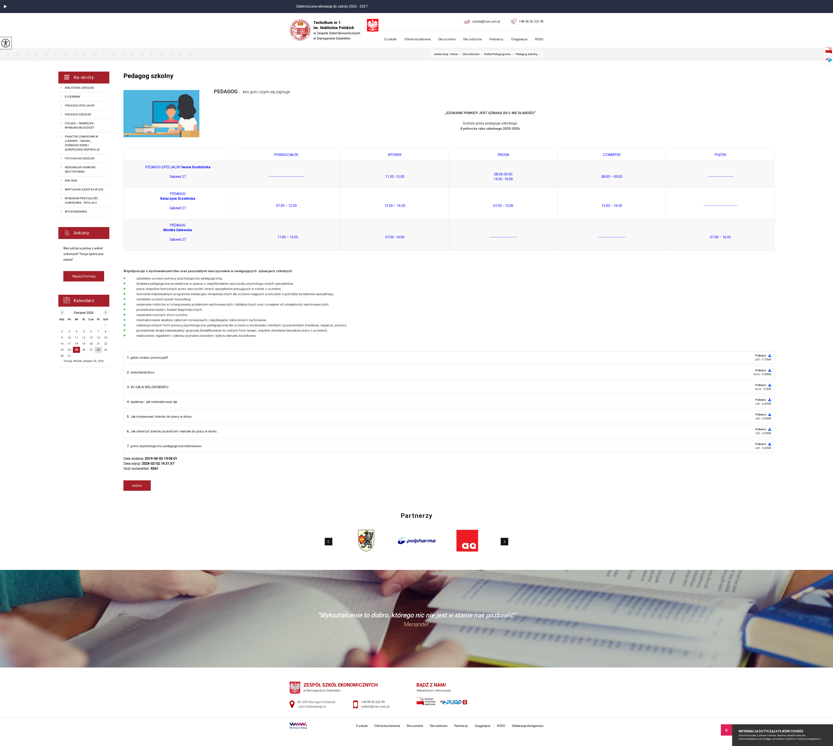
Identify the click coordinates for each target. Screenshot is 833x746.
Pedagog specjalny (80, 105)
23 (62, 349)
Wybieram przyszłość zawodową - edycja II (81, 200)
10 (69, 337)
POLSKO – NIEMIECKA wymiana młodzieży (79, 125)
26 (83, 349)
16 (62, 343)
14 (98, 337)
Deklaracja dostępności (527, 725)
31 (69, 355)
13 (91, 337)
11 (76, 337)
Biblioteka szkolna (79, 87)
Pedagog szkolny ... (526, 54)
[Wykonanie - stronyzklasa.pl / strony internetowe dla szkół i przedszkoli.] (298, 726)
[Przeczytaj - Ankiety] (90, 233)
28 (98, 349)
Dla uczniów (447, 39)
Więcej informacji (83, 276)
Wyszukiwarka (76, 211)
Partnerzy (496, 39)
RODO (539, 39)
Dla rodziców (472, 39)
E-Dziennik (72, 96)
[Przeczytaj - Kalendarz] (89, 301)
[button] (5, 6)
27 (91, 349)
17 (69, 343)
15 (105, 337)
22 (105, 343)
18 (76, 343)
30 (62, 355)
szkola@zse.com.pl (486, 21)
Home (454, 54)
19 (83, 343)
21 (98, 343)
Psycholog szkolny (80, 158)
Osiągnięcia (519, 39)
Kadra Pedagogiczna (496, 54)
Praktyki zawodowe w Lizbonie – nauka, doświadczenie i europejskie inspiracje (82, 143)
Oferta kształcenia (417, 39)
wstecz (137, 485)
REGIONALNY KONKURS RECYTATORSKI (80, 169)
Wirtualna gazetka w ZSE (84, 189)
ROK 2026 (71, 180)
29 (105, 349)
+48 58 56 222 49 (531, 21)
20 (91, 343)
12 (83, 337)
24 (69, 349)
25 (76, 349)
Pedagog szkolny (148, 76)
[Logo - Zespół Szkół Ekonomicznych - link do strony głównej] (328, 27)
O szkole (390, 39)
